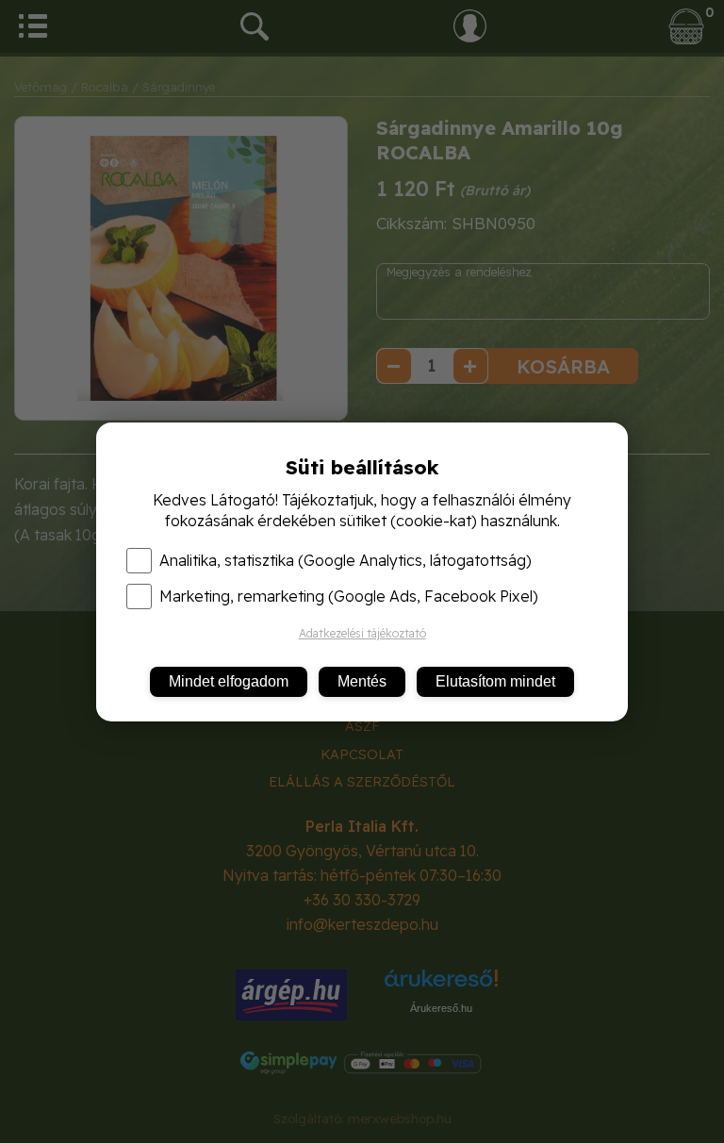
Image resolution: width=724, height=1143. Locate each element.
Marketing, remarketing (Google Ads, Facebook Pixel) (348, 596)
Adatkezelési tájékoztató (362, 633)
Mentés (362, 681)
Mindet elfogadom (228, 681)
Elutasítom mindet (495, 681)
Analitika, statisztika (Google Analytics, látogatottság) (345, 560)
